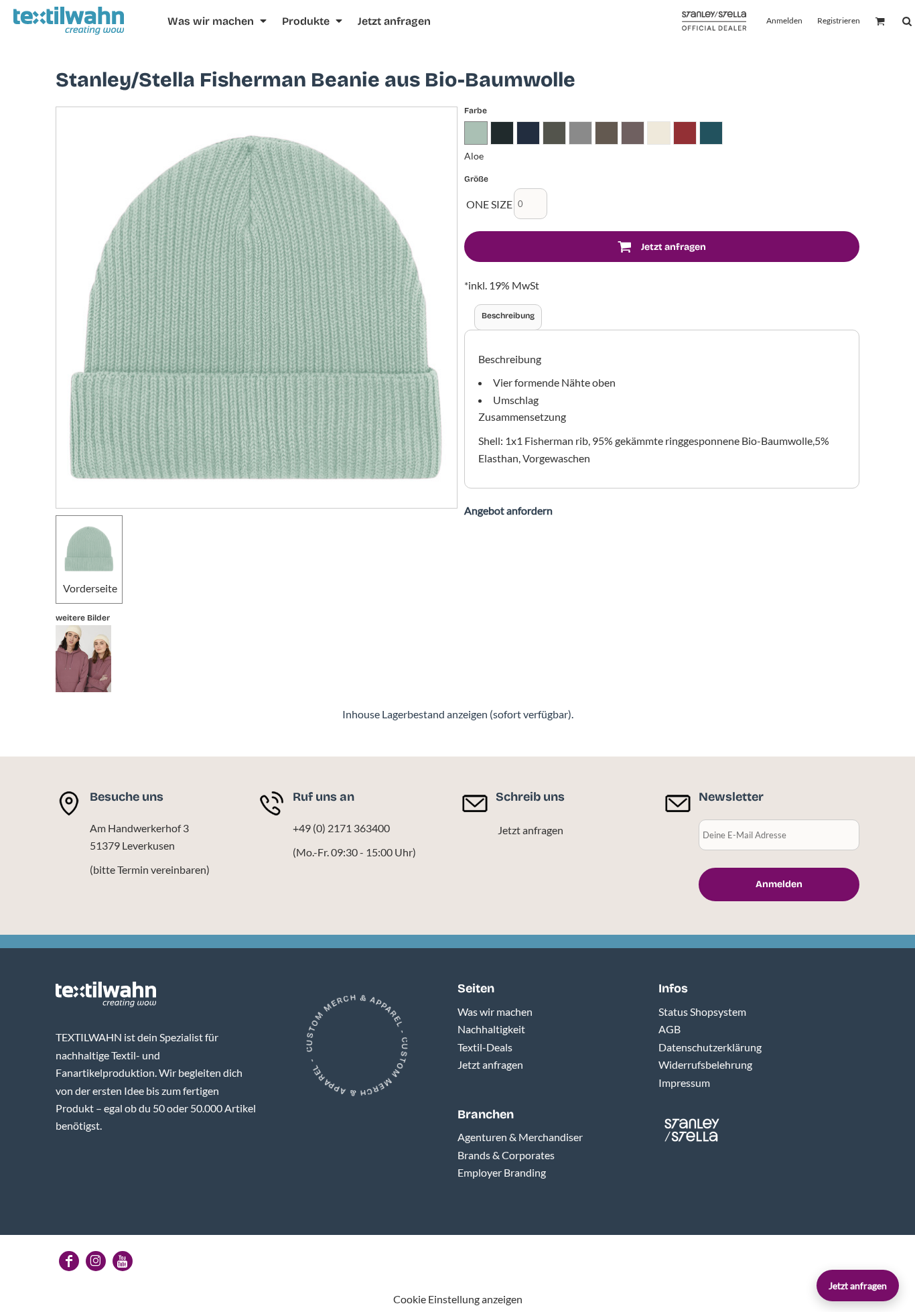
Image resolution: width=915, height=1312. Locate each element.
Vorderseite (90, 588)
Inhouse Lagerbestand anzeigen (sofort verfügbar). (457, 714)
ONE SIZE (489, 204)
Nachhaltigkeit (491, 1029)
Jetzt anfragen (530, 830)
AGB (669, 1029)
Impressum (684, 1082)
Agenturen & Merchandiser (520, 1136)
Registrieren (838, 20)
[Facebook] (69, 1261)
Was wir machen (495, 1011)
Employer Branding (502, 1172)
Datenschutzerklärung (710, 1047)
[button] (218, 21)
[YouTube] (123, 1261)
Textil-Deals (485, 1047)
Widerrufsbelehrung (705, 1064)
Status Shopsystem (702, 1011)
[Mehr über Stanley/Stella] (714, 21)
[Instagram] (96, 1261)
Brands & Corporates (506, 1155)
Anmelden (784, 20)
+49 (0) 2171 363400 (341, 828)
